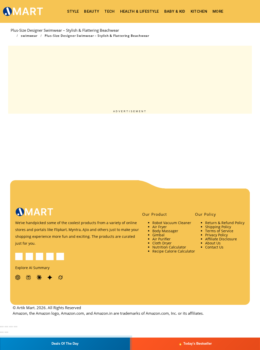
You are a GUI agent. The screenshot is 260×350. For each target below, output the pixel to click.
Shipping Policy (218, 226)
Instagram (60, 256)
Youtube (50, 256)
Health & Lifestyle (139, 11)
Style (73, 11)
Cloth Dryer (162, 243)
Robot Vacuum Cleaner (171, 222)
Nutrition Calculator (169, 247)
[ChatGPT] (18, 277)
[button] (252, 11)
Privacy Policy (216, 234)
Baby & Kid (174, 11)
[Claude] (39, 277)
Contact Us (214, 247)
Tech (109, 11)
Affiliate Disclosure (221, 239)
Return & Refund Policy (225, 222)
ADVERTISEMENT (130, 111)
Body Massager (165, 230)
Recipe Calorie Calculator (173, 251)
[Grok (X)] (60, 277)
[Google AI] (50, 277)
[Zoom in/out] (2, 326)
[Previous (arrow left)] (2, 332)
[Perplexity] (28, 277)
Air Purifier (161, 239)
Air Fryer (159, 226)
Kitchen (199, 11)
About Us (213, 243)
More (218, 11)
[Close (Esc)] (15, 326)
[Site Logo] (23, 11)
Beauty (91, 11)
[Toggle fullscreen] (6, 326)
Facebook (19, 256)
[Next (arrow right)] (6, 332)
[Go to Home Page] (12, 36)
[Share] (11, 326)
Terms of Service (219, 230)
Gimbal (158, 234)
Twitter (29, 256)
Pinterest (39, 256)
